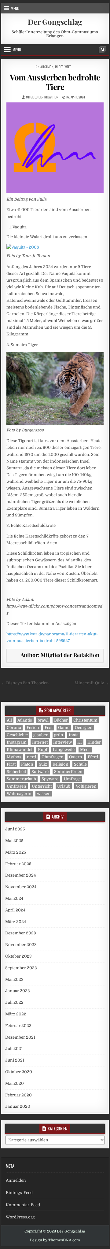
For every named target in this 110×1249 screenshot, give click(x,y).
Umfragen (16, 786)
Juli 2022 (14, 1002)
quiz (43, 764)
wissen (44, 793)
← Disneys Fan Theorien (25, 683)
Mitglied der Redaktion (42, 96)
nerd (31, 757)
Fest (49, 727)
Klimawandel (19, 749)
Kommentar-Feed (23, 1205)
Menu (15, 8)
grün (58, 735)
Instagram (17, 742)
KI (79, 742)
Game (63, 727)
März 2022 (15, 1014)
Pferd (93, 757)
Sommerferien (68, 771)
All (9, 720)
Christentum (85, 720)
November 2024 (20, 887)
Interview (62, 742)
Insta (74, 735)
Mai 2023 (14, 979)
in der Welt (63, 66)
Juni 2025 (15, 829)
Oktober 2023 (18, 956)
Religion (60, 764)
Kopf (42, 749)
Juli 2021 (14, 1048)
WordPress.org (20, 1217)
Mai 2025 (14, 840)
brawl (43, 720)
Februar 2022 (18, 1025)
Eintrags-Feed (19, 1192)
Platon (27, 764)
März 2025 (15, 852)
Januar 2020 (17, 1106)
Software (40, 771)
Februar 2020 (18, 1095)
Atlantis (24, 720)
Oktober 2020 (18, 1072)
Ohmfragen (53, 757)
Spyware (50, 779)
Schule (80, 764)
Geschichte (17, 735)
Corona (14, 727)
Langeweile (64, 749)
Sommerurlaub (21, 779)
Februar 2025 (18, 864)
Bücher (61, 720)
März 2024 (15, 921)
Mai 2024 (14, 898)
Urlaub (63, 786)
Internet (40, 742)
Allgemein (46, 66)
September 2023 (21, 968)
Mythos (14, 757)
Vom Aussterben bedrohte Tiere (55, 82)
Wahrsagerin (19, 793)
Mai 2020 (14, 1083)
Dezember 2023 (20, 933)
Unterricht (42, 786)
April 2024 (15, 910)
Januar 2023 (17, 990)
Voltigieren (86, 786)
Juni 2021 (14, 1060)
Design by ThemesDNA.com (55, 1240)
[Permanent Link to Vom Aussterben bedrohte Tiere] (55, 147)
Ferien (33, 727)
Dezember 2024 (20, 875)
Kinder (94, 742)
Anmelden (16, 1180)
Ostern (75, 757)
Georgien (84, 727)
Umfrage (72, 779)
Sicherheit (16, 771)
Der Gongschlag (55, 22)
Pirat (11, 764)
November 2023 (21, 944)
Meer (85, 749)
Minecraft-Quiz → (92, 683)
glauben (41, 735)
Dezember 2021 (20, 1037)
